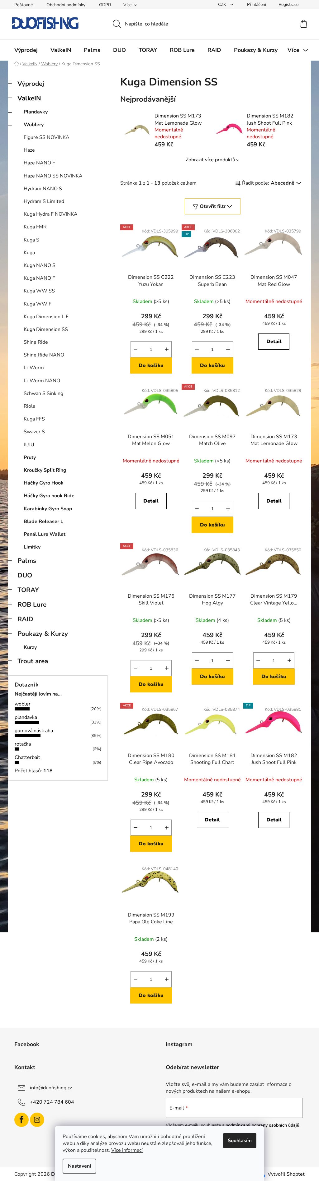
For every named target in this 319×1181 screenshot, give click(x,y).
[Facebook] (21, 1120)
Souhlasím (240, 1140)
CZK (222, 4)
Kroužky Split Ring (45, 470)
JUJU (29, 444)
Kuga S (31, 240)
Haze (29, 150)
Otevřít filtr (213, 206)
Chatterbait (27, 757)
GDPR (105, 5)
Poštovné (23, 5)
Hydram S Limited (44, 201)
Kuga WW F (37, 304)
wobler (23, 704)
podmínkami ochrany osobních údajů (262, 1125)
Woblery (34, 124)
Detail (274, 341)
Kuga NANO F (39, 278)
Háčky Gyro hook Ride (49, 495)
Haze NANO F (39, 162)
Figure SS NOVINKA (46, 137)
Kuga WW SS (39, 290)
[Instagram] (37, 1120)
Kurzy (30, 647)
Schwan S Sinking (43, 393)
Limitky (32, 547)
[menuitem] (26, 50)
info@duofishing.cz (51, 1087)
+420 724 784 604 (52, 1102)
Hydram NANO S (43, 188)
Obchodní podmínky (65, 5)
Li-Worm (34, 367)
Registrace (288, 4)
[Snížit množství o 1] (135, 349)
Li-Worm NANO (42, 380)
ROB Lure (31, 604)
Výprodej (30, 83)
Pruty (30, 457)
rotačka (23, 744)
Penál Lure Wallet (44, 534)
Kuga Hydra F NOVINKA (51, 214)
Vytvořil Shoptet (286, 1174)
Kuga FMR (35, 226)
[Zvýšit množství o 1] (166, 349)
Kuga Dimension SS (46, 329)
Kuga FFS (34, 419)
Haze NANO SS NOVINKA (53, 175)
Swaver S (34, 431)
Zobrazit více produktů (210, 159)
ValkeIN (29, 98)
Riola (29, 406)
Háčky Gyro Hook (44, 483)
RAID (25, 619)
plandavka (26, 717)
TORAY (28, 590)
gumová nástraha (34, 730)
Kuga (29, 252)
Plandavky (36, 111)
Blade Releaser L (43, 521)
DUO (24, 575)
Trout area (32, 661)
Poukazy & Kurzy (42, 633)
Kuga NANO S (39, 265)
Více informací (127, 1150)
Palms (26, 560)
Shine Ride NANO (44, 355)
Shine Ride (36, 342)
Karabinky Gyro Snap (48, 508)
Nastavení (79, 1166)
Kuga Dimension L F (46, 316)
